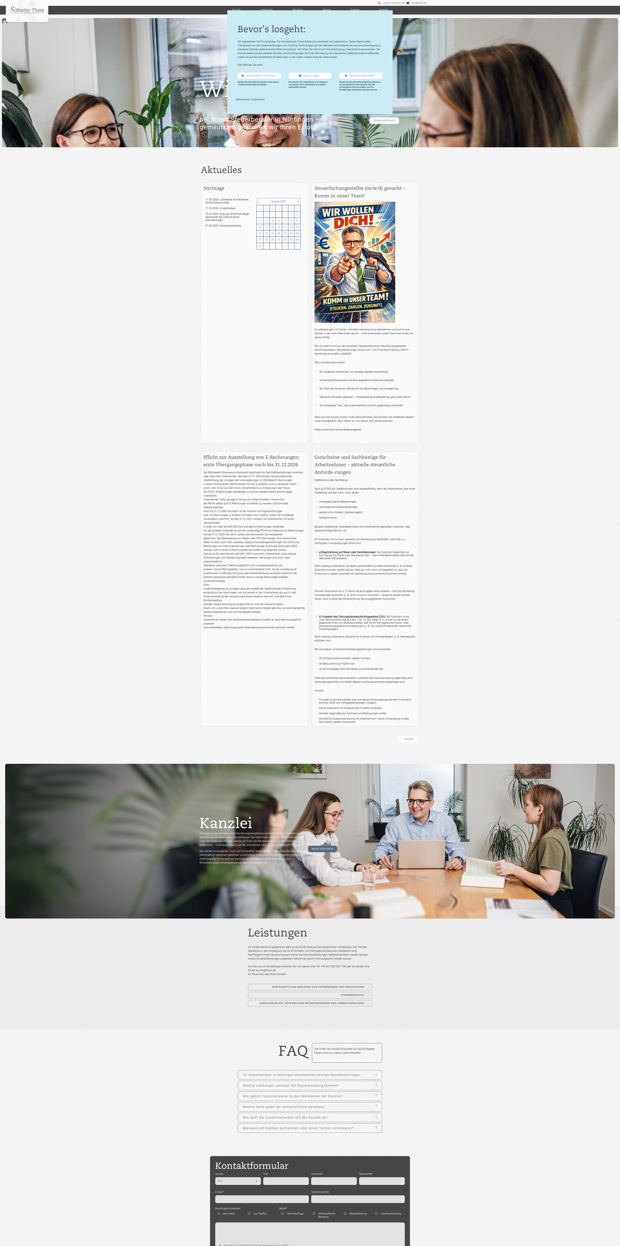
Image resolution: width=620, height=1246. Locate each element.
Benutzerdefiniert (362, 75)
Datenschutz (243, 99)
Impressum (258, 99)
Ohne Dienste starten (260, 75)
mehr (260, 64)
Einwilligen (311, 75)
